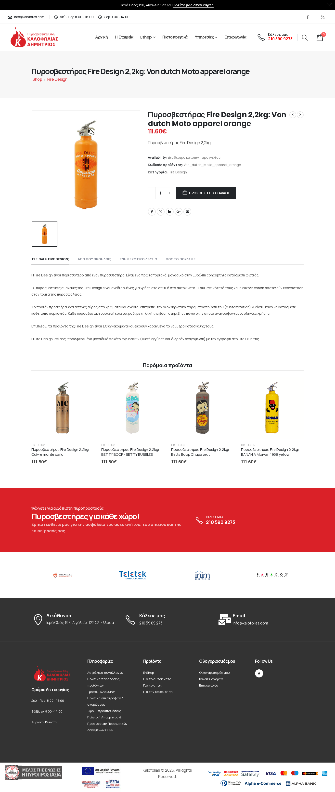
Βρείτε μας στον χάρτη (193, 5)
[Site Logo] (39, 37)
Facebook (152, 212)
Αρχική (101, 37)
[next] (300, 114)
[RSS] (322, 17)
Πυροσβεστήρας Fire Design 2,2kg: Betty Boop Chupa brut (200, 452)
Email (187, 212)
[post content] (62, 408)
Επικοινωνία (235, 37)
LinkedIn (170, 212)
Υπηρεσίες (204, 37)
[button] (304, 37)
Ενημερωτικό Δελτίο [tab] (138, 259)
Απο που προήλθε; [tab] (94, 259)
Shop (37, 79)
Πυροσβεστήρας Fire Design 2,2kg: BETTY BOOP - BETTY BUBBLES (130, 452)
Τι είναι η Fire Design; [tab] (50, 259)
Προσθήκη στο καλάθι (209, 193)
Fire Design (57, 79)
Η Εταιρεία (124, 37)
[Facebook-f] (259, 673)
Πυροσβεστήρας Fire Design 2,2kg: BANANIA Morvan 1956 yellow (270, 452)
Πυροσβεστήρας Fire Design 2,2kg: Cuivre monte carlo (60, 452)
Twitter (161, 212)
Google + (178, 212)
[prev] (292, 114)
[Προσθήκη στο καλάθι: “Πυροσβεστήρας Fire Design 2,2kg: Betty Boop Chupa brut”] (225, 385)
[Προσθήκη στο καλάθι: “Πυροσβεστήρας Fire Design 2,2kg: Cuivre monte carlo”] (85, 385)
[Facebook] (307, 17)
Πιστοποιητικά (175, 37)
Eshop (146, 37)
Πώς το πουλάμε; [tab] (181, 259)
